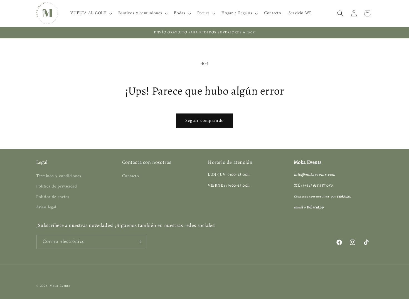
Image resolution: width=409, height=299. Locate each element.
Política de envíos (53, 197)
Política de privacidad (56, 186)
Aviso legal (46, 207)
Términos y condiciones (58, 176)
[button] (90, 13)
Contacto (130, 176)
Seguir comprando (204, 121)
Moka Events (60, 286)
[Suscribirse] (139, 242)
